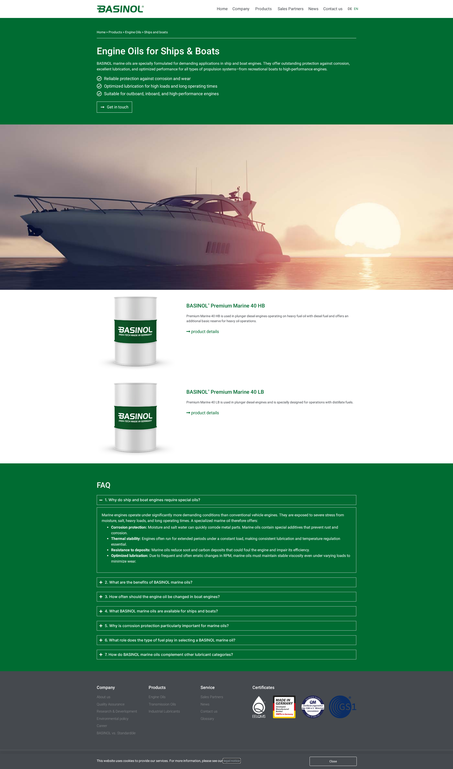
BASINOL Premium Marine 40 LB (225, 392)
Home (101, 32)
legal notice (231, 761)
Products (115, 32)
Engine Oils (133, 32)
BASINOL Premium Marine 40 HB (225, 306)
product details (204, 331)
